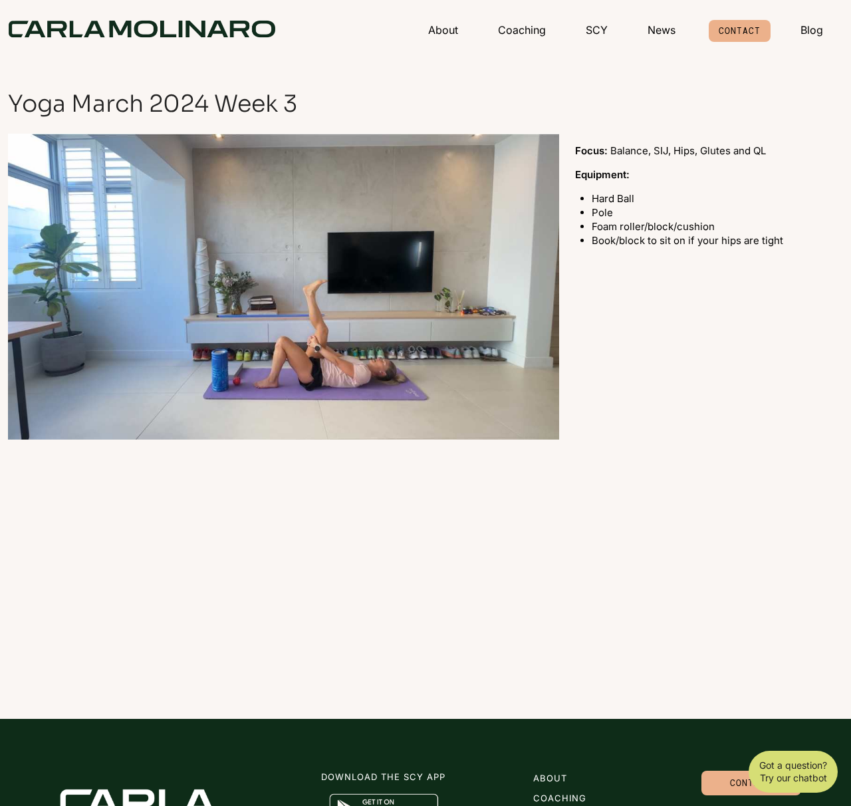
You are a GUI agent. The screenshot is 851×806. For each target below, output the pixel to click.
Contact (740, 31)
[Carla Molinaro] (142, 29)
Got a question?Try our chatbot (793, 771)
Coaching (522, 30)
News (661, 30)
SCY (597, 30)
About (443, 30)
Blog (811, 30)
